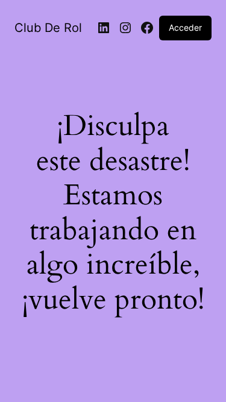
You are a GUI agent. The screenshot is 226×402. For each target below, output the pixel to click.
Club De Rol (48, 27)
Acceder (185, 27)
